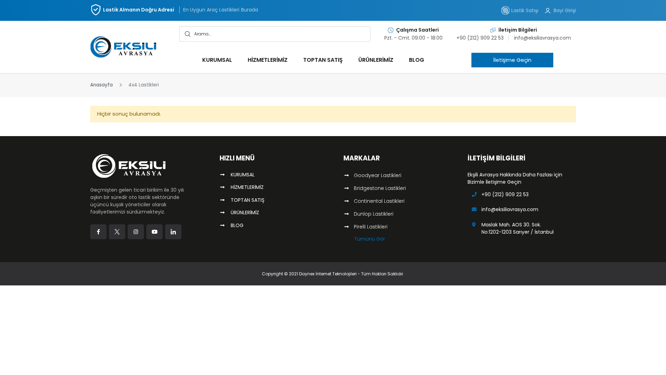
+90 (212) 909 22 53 (480, 37)
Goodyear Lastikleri (377, 175)
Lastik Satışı (524, 10)
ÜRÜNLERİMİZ (375, 60)
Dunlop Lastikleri (373, 213)
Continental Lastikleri (379, 201)
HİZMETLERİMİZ (268, 60)
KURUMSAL (217, 60)
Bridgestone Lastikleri (380, 188)
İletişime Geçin (523, 60)
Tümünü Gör (369, 238)
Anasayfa (101, 85)
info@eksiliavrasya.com (542, 37)
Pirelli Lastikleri (370, 226)
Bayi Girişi (565, 10)
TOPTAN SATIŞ (323, 60)
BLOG (416, 60)
